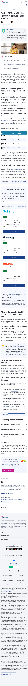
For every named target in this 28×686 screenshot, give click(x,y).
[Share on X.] (4, 508)
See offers (14, 231)
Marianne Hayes (7, 22)
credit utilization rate (12, 370)
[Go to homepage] (1, 9)
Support (2, 532)
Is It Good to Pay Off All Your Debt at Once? (12, 429)
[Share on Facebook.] (2, 508)
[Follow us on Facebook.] (9, 571)
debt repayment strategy (16, 169)
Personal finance (7, 9)
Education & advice (5, 535)
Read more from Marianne (6, 493)
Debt (14, 9)
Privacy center (7, 577)
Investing (20, 499)
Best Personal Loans (13, 294)
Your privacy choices (14, 563)
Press (7, 584)
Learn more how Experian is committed (14, 556)
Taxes (8, 501)
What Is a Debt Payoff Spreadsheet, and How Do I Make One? (12, 435)
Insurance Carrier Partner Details (7, 676)
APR (11, 123)
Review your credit (7, 470)
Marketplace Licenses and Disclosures (8, 672)
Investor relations (20, 580)
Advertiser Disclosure (21, 5)
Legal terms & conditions (7, 575)
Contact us (21, 582)
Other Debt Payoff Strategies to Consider (12, 68)
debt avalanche (8, 96)
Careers (20, 577)
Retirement (3, 501)
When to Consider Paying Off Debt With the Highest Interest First (14, 61)
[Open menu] (25, 2)
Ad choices (21, 575)
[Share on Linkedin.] (6, 508)
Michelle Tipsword (20, 22)
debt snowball (14, 391)
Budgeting (11, 499)
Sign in (22, 2)
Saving (15, 499)
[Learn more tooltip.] (7, 221)
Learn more (23, 603)
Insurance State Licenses (6, 674)
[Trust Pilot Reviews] (14, 567)
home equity (15, 352)
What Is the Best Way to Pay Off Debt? (11, 424)
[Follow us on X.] (12, 571)
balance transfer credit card (9, 406)
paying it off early (17, 346)
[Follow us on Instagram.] (16, 571)
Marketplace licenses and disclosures (9, 306)
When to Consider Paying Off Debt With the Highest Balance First (14, 65)
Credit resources (4, 539)
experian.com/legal (6, 591)
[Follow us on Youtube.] (19, 571)
